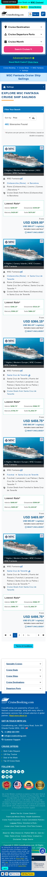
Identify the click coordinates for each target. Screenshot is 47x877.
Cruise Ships (24, 68)
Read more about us (18, 716)
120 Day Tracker (10, 754)
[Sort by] (33, 118)
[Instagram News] (11, 776)
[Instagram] (11, 771)
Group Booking (35, 7)
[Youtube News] (7, 776)
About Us (6, 833)
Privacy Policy (39, 850)
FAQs (7, 836)
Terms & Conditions (23, 646)
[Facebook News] (3, 776)
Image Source (28, 839)
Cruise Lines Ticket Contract (15, 826)
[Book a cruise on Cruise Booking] (13, 14)
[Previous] (5, 635)
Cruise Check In (29, 813)
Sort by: (8, 118)
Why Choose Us (17, 833)
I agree (5, 868)
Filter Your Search (12, 109)
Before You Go (16, 813)
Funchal (10, 475)
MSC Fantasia (38, 68)
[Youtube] (7, 771)
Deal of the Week (12, 7)
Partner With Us (31, 833)
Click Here (33, 62)
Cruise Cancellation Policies (33, 820)
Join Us (41, 833)
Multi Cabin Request (12, 751)
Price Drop (15, 874)
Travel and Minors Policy (15, 817)
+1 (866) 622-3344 (11, 732)
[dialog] (9, 2)
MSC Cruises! (37, 2)
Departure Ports (13, 688)
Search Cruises (22, 49)
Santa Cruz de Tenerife (17, 375)
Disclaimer (17, 839)
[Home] (2, 874)
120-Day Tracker (28, 874)
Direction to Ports (29, 823)
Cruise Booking (9, 68)
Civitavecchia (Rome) (16, 183)
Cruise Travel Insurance (11, 820)
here (6, 862)
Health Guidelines (33, 817)
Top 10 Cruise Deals (12, 761)
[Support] (6, 874)
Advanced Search (22, 58)
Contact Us (37, 836)
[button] (23, 27)
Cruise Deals (12, 670)
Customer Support (12, 740)
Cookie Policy (26, 836)
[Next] (38, 635)
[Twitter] (14, 771)
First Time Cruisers (34, 826)
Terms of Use (15, 836)
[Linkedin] (22, 771)
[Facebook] (3, 771)
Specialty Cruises (14, 664)
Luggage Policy (16, 823)
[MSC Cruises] (10, 149)
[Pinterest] (18, 771)
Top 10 (23, 7)
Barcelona (34, 183)
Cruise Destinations (15, 682)
